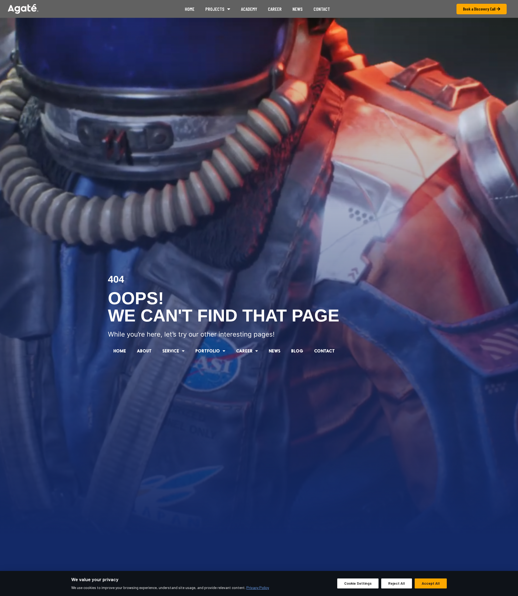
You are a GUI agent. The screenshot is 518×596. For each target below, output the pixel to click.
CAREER (244, 350)
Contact (321, 9)
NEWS (274, 350)
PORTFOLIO (207, 350)
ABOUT (144, 350)
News (297, 9)
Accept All (431, 583)
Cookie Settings (358, 583)
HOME (119, 350)
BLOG (297, 350)
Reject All (396, 583)
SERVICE (170, 350)
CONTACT (324, 350)
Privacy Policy (257, 587)
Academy (249, 9)
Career (275, 9)
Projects (214, 9)
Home (190, 9)
